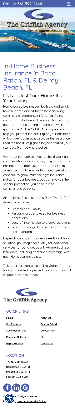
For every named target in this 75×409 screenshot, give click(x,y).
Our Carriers (48, 330)
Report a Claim (14, 343)
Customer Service (16, 330)
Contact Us (47, 343)
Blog (43, 337)
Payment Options (16, 337)
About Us (46, 317)
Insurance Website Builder (31, 401)
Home (9, 317)
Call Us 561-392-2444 (22, 3)
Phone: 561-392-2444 (18, 371)
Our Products (13, 324)
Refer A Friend (49, 324)
